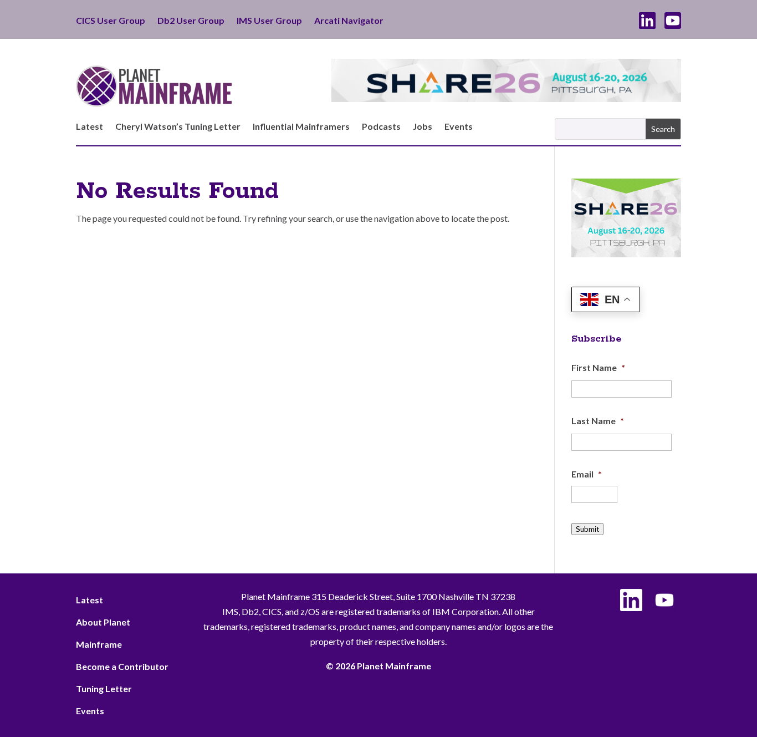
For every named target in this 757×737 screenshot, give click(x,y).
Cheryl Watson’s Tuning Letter (178, 127)
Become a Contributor (122, 666)
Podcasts (381, 127)
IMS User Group (269, 21)
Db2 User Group (190, 21)
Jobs (422, 127)
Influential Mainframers (301, 127)
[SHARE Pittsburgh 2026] (506, 98)
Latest (89, 127)
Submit (587, 529)
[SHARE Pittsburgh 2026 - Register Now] (626, 253)
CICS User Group (110, 21)
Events (458, 127)
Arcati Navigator (348, 21)
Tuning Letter (104, 688)
